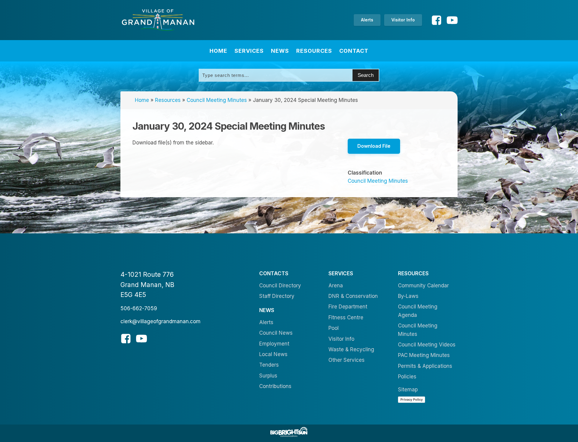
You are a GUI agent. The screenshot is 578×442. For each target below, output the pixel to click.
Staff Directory (276, 296)
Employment (274, 344)
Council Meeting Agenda (417, 311)
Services (249, 51)
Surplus (268, 376)
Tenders (269, 365)
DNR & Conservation (353, 296)
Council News (276, 333)
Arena (335, 286)
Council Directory (280, 286)
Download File (373, 146)
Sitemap (408, 390)
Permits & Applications (425, 366)
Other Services (346, 360)
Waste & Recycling (351, 349)
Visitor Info (403, 19)
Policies (407, 377)
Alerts (367, 19)
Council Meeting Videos (426, 345)
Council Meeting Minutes (217, 100)
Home (218, 51)
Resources (314, 51)
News (280, 51)
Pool (333, 328)
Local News (273, 354)
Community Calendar (423, 286)
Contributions (275, 386)
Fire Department (347, 307)
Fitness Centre (345, 317)
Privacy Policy (411, 399)
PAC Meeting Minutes (424, 355)
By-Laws (408, 296)
